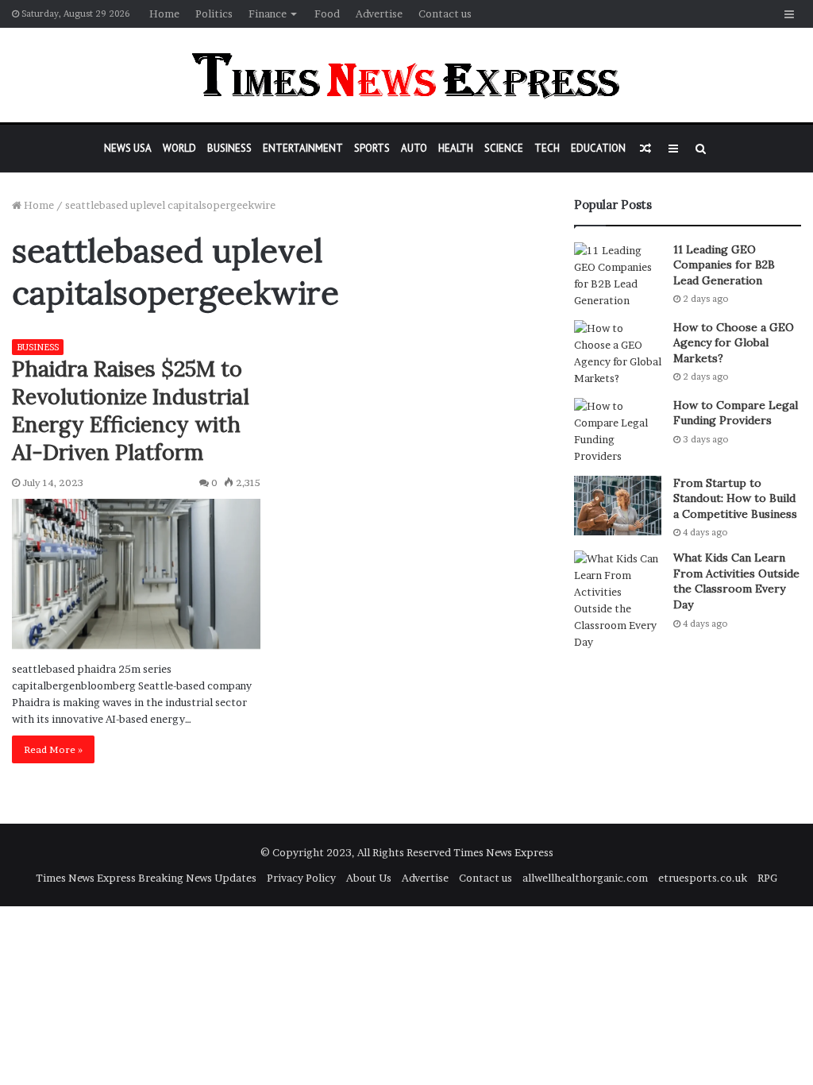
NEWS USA (128, 148)
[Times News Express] (406, 75)
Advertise (379, 13)
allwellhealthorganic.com (585, 877)
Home (164, 13)
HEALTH (455, 148)
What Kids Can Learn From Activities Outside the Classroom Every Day (736, 581)
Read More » (53, 749)
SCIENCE (503, 148)
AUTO (414, 148)
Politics (214, 13)
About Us (368, 877)
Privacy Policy (301, 877)
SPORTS (372, 148)
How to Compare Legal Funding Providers (735, 413)
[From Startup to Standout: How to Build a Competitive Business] (617, 505)
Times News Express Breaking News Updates (146, 877)
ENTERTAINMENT (303, 148)
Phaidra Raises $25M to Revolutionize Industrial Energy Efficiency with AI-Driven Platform (130, 410)
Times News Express (503, 852)
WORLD (179, 148)
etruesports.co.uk (702, 877)
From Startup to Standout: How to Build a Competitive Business (735, 498)
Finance (268, 13)
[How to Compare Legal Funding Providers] (617, 431)
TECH (547, 148)
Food (327, 13)
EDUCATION (598, 148)
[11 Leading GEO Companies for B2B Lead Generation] (617, 275)
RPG (767, 877)
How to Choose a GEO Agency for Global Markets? (733, 342)
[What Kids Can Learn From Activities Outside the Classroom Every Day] (617, 600)
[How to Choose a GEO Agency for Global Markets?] (617, 353)
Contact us (445, 13)
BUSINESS (229, 148)
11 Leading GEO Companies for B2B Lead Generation (724, 265)
